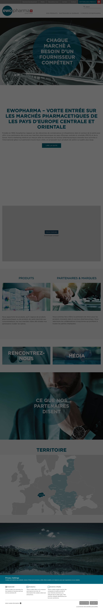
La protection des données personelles (87, 606)
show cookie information (12, 603)
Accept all (93, 603)
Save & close (84, 603)
